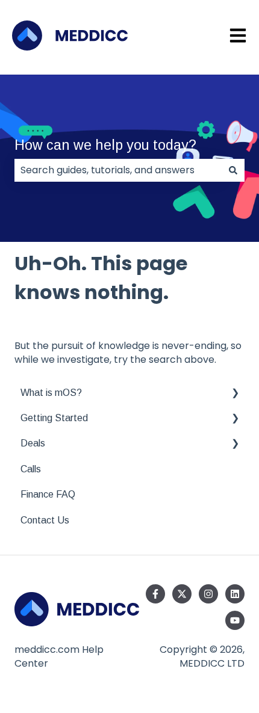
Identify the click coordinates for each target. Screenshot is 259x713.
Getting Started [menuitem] (54, 418)
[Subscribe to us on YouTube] (235, 620)
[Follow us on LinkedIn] (235, 593)
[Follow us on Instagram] (208, 593)
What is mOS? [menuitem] (51, 392)
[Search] (233, 170)
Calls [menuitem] (30, 469)
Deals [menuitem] (32, 443)
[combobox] (118, 170)
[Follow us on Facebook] (155, 593)
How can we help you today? (105, 145)
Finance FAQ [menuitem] (47, 494)
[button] (235, 393)
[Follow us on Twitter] (182, 593)
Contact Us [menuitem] (44, 520)
